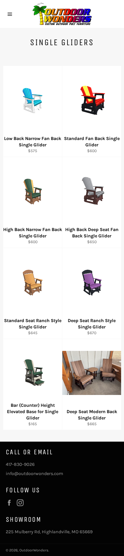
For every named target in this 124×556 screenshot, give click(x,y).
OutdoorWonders (33, 550)
